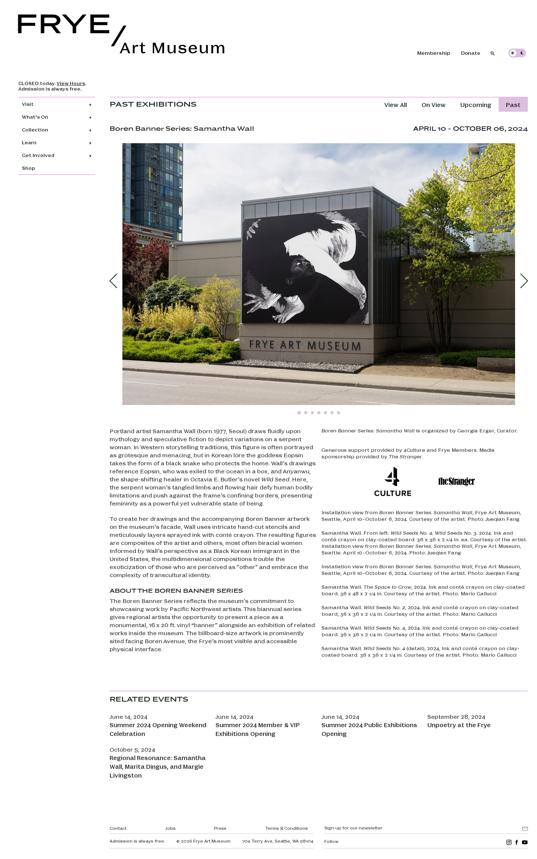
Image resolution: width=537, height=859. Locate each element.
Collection (35, 129)
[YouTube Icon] (525, 842)
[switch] (517, 53)
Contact (118, 828)
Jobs (170, 828)
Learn (29, 142)
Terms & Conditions (286, 828)
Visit (28, 104)
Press (220, 828)
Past (513, 104)
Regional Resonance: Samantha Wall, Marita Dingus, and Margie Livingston (158, 766)
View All (395, 104)
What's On (35, 116)
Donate (470, 53)
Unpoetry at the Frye (459, 724)
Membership (433, 53)
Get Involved (38, 155)
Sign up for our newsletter (353, 827)
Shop (28, 168)
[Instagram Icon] (509, 842)
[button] (113, 281)
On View (434, 104)
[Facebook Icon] (516, 842)
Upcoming (475, 104)
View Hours (71, 83)
